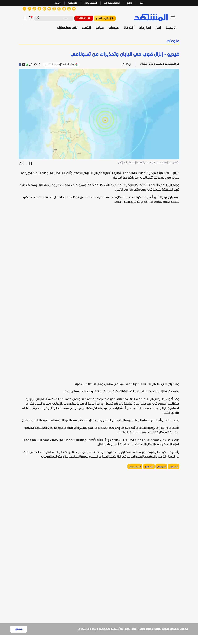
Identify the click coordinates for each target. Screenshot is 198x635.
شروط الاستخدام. (87, 629)
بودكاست (72, 3)
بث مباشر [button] (82, 18)
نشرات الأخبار (102, 18)
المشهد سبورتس (112, 3)
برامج (129, 3)
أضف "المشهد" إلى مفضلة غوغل (59, 64)
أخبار (141, 3)
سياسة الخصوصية (109, 629)
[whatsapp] (27, 64)
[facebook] (20, 64)
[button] (99, 41)
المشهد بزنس (90, 3)
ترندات (58, 3)
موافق (19, 629)
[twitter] (23, 64)
